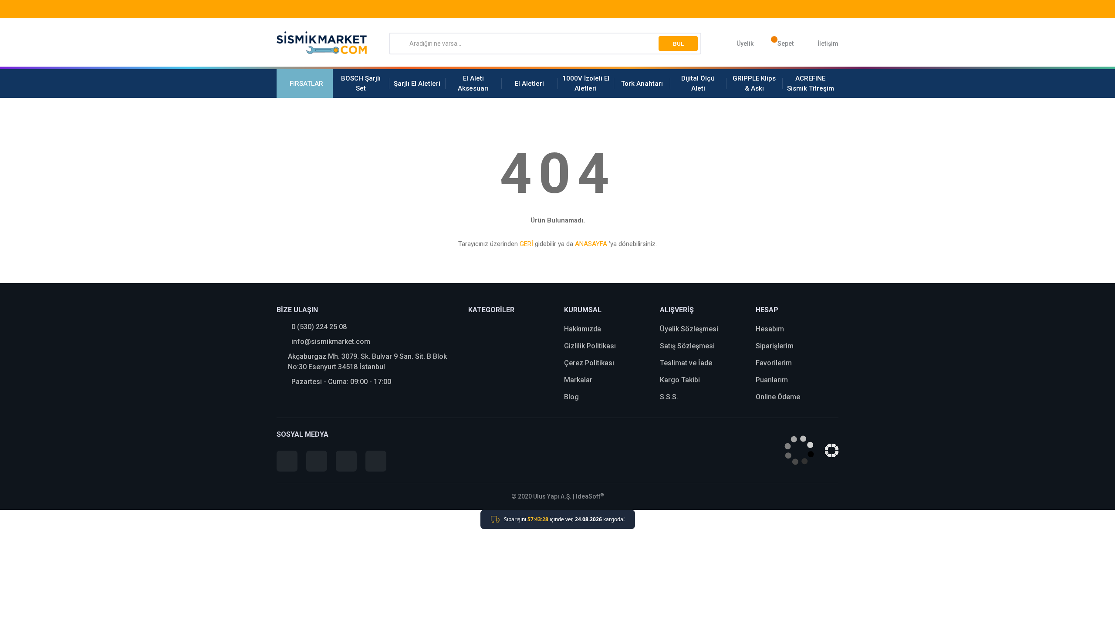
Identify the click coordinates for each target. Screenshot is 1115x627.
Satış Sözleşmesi (687, 346)
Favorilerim (774, 363)
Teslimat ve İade (686, 363)
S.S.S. (669, 397)
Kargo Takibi (680, 380)
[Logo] (322, 42)
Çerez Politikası (589, 363)
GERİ (526, 244)
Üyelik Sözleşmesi (689, 329)
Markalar (578, 380)
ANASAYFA (591, 244)
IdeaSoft (590, 496)
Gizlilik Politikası (590, 346)
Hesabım (770, 329)
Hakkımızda (582, 329)
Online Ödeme (778, 397)
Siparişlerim (775, 346)
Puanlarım (772, 380)
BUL (678, 43)
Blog (571, 397)
